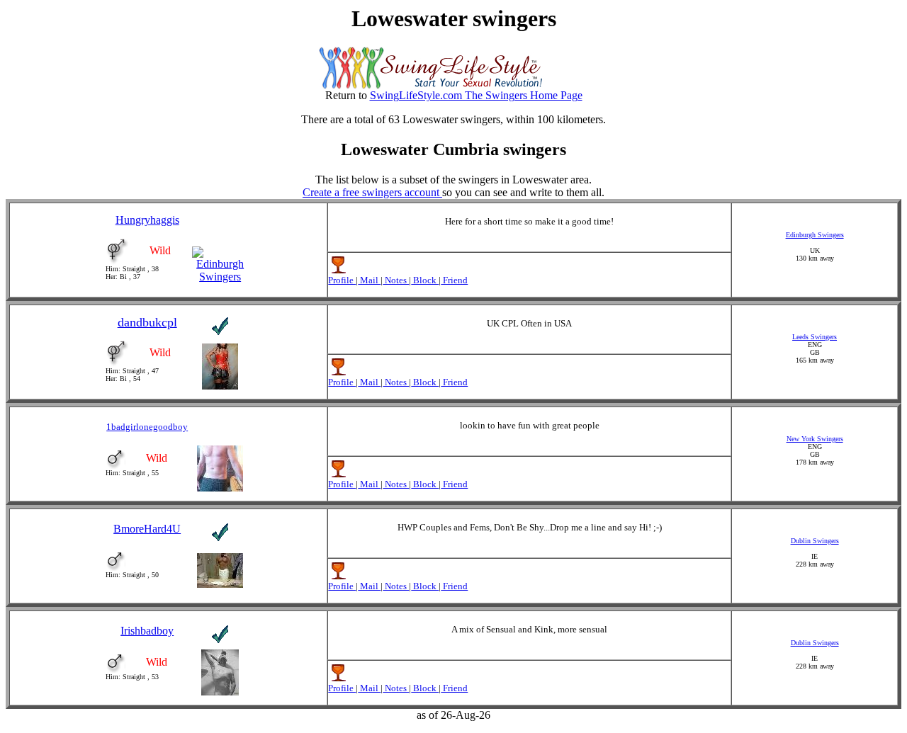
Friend (454, 280)
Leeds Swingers (814, 337)
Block (425, 280)
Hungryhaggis (147, 220)
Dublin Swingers (815, 541)
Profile (342, 280)
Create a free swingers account (372, 192)
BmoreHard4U (147, 529)
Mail (369, 280)
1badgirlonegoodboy (147, 426)
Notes (396, 280)
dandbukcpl (147, 322)
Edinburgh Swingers (815, 235)
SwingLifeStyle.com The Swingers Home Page (476, 95)
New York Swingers (815, 439)
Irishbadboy (147, 631)
